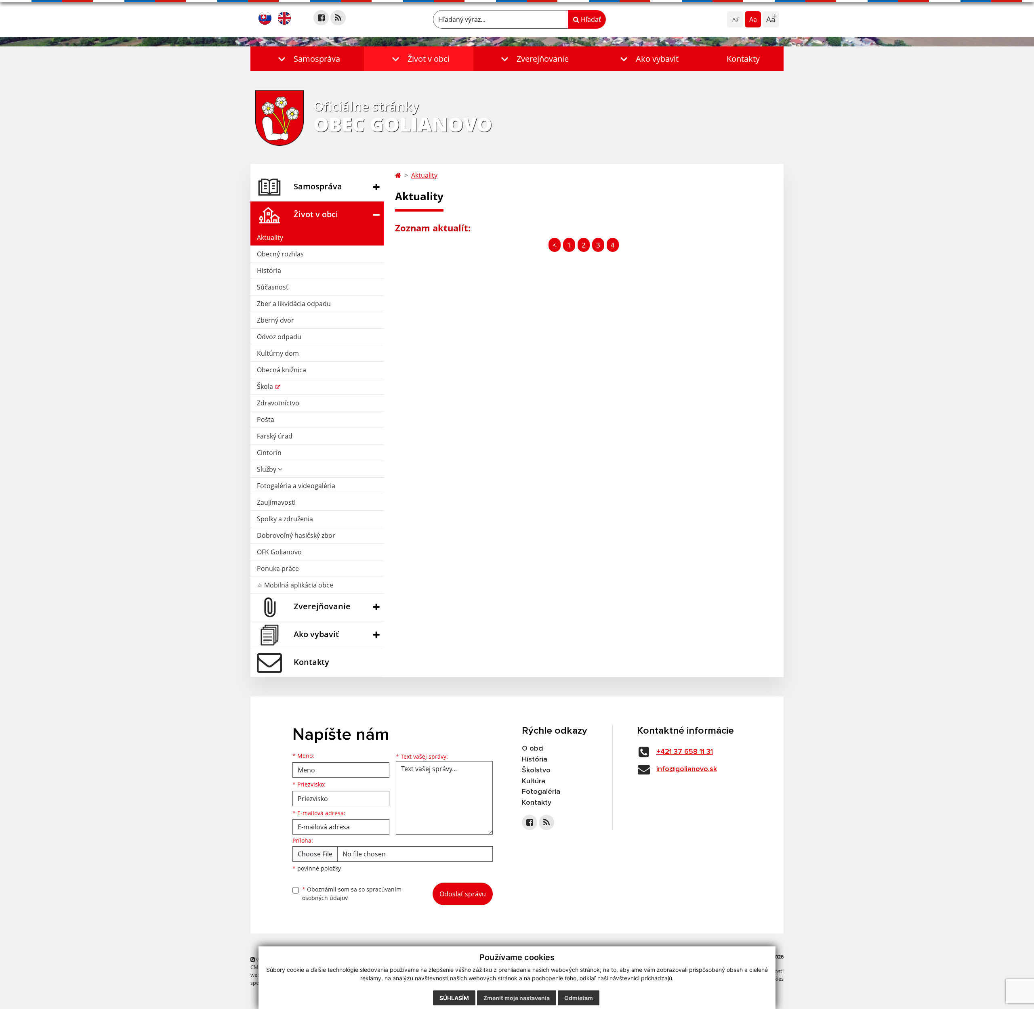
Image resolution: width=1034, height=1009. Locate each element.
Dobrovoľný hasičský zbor (296, 535)
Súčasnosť (272, 287)
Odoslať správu (462, 893)
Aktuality (270, 237)
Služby (267, 469)
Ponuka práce (278, 568)
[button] (307, 58)
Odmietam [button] (578, 997)
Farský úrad (274, 436)
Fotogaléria (541, 791)
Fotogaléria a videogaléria (296, 485)
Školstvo (536, 770)
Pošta (265, 419)
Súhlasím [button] (454, 997)
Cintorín (269, 452)
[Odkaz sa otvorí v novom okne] (321, 17)
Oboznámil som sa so (351, 893)
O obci (533, 748)
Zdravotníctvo (278, 403)
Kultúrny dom (278, 353)
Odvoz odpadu (279, 336)
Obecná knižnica (281, 369)
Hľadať (590, 19)
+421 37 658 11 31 (684, 751)
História (269, 270)
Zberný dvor (275, 320)
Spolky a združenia (285, 518)
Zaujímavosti (276, 502)
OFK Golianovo (279, 552)
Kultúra (533, 781)
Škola (266, 386)
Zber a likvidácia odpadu (294, 303)
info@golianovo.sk (686, 769)
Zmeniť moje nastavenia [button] (516, 997)
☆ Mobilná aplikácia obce (295, 585)
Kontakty (743, 58)
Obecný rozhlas (280, 254)
